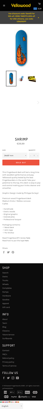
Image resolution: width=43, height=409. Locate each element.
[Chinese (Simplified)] (3, 402)
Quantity (32, 150)
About (5, 319)
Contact (5, 350)
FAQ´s (4, 354)
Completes (7, 288)
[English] (5, 402)
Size (4, 150)
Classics (6, 331)
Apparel (5, 303)
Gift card (6, 307)
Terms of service (9, 366)
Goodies (5, 299)
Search (5, 273)
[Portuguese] (16, 402)
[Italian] (12, 402)
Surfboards (7, 338)
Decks (5, 276)
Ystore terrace (8, 334)
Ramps (5, 292)
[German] (10, 402)
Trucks (5, 280)
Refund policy (8, 358)
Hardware (6, 296)
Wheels (5, 284)
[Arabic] (1, 402)
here (28, 238)
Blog (4, 327)
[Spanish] (18, 402)
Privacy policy (8, 362)
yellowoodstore (7, 388)
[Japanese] (14, 402)
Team (4, 323)
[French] (7, 402)
